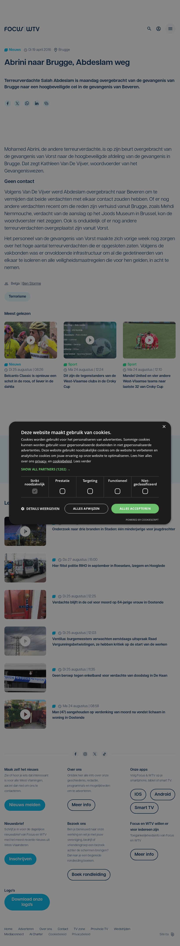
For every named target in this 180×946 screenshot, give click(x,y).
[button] (90, 469)
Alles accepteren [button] (135, 508)
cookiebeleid (62, 461)
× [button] (164, 426)
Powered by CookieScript (142, 519)
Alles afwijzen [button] (86, 508)
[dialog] (90, 473)
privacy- (41, 461)
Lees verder (82, 461)
